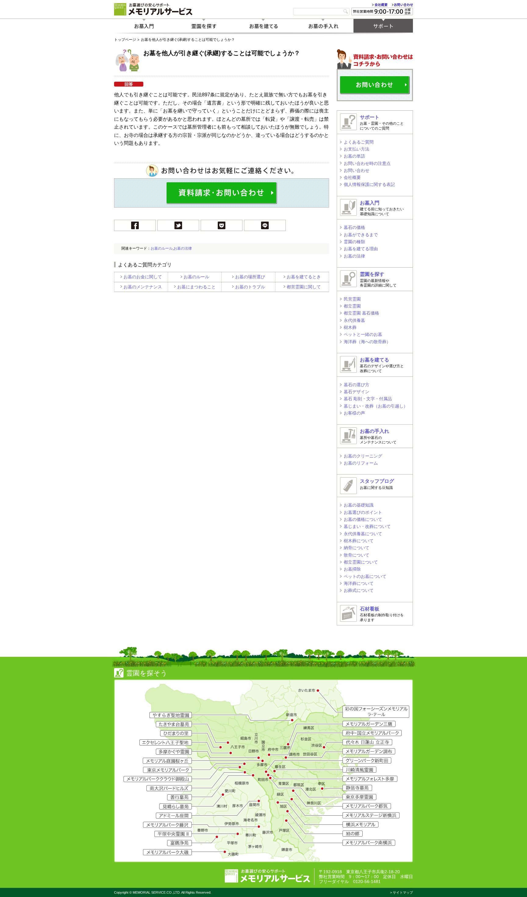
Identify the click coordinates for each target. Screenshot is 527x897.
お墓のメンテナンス (143, 286)
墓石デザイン (356, 391)
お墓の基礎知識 (359, 505)
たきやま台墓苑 (174, 724)
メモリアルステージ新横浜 (371, 815)
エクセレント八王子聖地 (165, 742)
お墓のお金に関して (143, 276)
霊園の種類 (354, 241)
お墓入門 (144, 26)
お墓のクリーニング (363, 456)
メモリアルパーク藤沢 (167, 825)
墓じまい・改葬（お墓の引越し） (376, 406)
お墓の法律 (183, 248)
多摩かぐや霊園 (174, 752)
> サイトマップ (401, 892)
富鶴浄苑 (179, 843)
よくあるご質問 (359, 142)
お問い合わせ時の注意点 (367, 163)
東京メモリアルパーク (167, 770)
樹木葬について (359, 540)
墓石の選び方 (356, 384)
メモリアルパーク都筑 (366, 806)
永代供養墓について (363, 533)
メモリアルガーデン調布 (368, 751)
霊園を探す (204, 26)
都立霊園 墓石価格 (361, 313)
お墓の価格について (363, 519)
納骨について (356, 547)
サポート (383, 26)
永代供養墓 (354, 320)
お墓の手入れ (323, 26)
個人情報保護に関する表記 (369, 184)
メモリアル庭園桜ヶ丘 (167, 761)
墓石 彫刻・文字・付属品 (368, 398)
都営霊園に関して (304, 286)
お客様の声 (354, 413)
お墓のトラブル (250, 286)
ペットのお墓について (365, 576)
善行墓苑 (179, 797)
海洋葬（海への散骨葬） (367, 341)
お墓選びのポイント (363, 512)
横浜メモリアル (360, 824)
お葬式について (359, 590)
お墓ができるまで (361, 234)
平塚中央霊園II (173, 834)
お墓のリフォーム (361, 463)
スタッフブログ (377, 481)
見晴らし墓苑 (175, 806)
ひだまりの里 (176, 733)
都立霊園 (352, 306)
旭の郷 (352, 834)
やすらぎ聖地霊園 (170, 715)
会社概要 (380, 4)
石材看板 (369, 608)
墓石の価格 (354, 227)
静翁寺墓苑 (357, 788)
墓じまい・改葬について (367, 526)
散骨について (356, 555)
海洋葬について (359, 583)
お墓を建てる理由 (361, 248)
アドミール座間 (174, 816)
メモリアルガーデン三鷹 (369, 724)
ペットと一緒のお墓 (363, 334)
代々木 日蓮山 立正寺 (367, 742)
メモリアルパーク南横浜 (368, 843)
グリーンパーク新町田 (366, 760)
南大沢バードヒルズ (169, 788)
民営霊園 (352, 299)
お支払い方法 (356, 149)
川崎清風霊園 (359, 770)
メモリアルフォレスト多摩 (369, 779)
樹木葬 (350, 327)
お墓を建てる (263, 26)
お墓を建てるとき (304, 276)
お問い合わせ (402, 4)
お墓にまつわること (196, 286)
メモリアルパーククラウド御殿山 (158, 779)
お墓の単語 (354, 156)
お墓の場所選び (250, 276)
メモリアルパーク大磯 (167, 852)
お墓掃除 (352, 569)
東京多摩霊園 (359, 797)
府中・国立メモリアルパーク (372, 733)
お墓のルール (162, 248)
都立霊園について (361, 562)
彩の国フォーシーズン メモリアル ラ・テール (375, 712)
